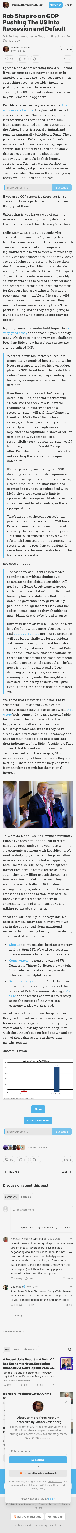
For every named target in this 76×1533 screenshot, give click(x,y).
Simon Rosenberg (20, 47)
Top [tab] (7, 1349)
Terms (52, 1504)
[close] (66, 1402)
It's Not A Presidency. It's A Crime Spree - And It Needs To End (27, 1396)
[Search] (69, 1349)
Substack (20, 1525)
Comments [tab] (11, 1196)
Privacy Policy (38, 1488)
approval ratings (26, 634)
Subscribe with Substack (40, 1473)
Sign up (15, 945)
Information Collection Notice (44, 1485)
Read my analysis (22, 981)
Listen (68, 49)
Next (64, 1172)
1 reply (18, 1315)
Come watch (18, 960)
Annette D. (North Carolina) (27, 1238)
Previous (14, 1172)
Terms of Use (55, 1481)
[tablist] (18, 1196)
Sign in (68, 5)
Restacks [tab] (26, 1196)
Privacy (43, 1504)
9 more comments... (14, 1331)
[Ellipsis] (71, 1238)
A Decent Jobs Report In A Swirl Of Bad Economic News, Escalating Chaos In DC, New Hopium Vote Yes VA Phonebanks (29, 1364)
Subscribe (55, 5)
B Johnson (17, 1286)
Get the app (55, 1516)
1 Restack (44, 1147)
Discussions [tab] (30, 1349)
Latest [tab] (16, 1349)
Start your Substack (29, 1516)
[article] (38, 1372)
